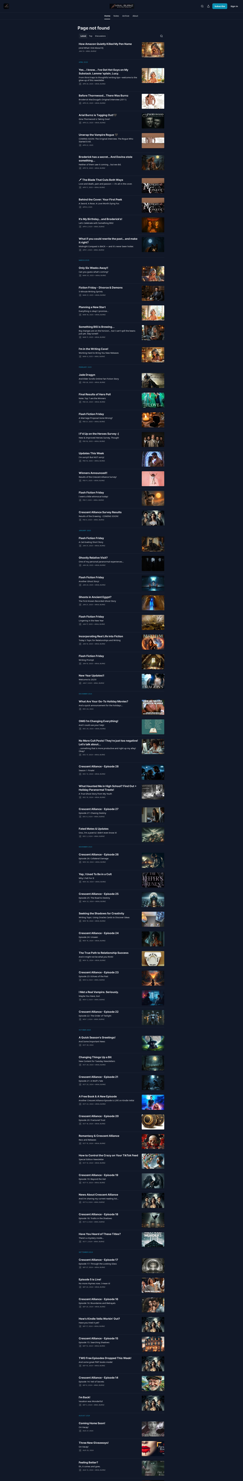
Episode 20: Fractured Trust (92, 1120)
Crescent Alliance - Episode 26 (99, 854)
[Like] (80, 171)
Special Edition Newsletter (91, 1159)
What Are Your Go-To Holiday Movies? (103, 701)
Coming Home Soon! (92, 1423)
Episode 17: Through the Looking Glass (98, 1263)
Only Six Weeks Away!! (93, 268)
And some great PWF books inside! (95, 1362)
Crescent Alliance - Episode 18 (98, 1214)
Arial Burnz (91, 51)
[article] (121, 49)
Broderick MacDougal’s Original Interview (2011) (102, 99)
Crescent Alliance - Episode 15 (98, 1338)
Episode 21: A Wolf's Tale (91, 1080)
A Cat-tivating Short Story (91, 542)
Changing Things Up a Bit (95, 1057)
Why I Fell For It (86, 878)
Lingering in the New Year (91, 620)
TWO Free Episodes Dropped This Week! (105, 1358)
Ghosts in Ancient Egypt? (95, 597)
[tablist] (93, 36)
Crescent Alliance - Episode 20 (99, 1116)
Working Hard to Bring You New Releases (99, 352)
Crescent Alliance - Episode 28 (99, 766)
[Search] (202, 6)
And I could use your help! (91, 725)
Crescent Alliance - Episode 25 (99, 894)
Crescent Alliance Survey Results (100, 512)
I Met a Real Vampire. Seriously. (99, 992)
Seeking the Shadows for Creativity (101, 913)
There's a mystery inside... (91, 1238)
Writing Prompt (86, 659)
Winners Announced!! (93, 473)
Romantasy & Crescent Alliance (99, 1135)
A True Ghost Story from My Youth (95, 793)
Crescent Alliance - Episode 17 (98, 1259)
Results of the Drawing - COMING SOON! (98, 516)
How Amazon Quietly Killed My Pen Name (105, 44)
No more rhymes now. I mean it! (94, 1283)
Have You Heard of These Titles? (100, 1234)
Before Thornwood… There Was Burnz (103, 95)
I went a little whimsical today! (93, 496)
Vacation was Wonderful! (91, 1401)
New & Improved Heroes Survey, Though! (99, 437)
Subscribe (220, 6)
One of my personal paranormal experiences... (101, 561)
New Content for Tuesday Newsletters (97, 1061)
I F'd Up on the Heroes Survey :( (99, 433)
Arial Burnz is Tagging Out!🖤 (98, 115)
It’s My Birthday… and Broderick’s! (100, 219)
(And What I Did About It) (91, 47)
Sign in (234, 6)
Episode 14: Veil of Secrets (91, 1381)
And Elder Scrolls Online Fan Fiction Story (99, 378)
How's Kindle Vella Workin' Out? (99, 1318)
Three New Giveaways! (94, 1442)
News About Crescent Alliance (98, 1194)
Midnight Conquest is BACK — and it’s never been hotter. (106, 246)
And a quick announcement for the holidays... (101, 705)
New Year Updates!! (91, 675)
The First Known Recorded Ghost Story (97, 601)
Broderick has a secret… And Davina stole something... (105, 158)
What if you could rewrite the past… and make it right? (108, 240)
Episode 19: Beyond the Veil (92, 1179)
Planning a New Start (92, 307)
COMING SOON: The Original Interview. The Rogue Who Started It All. (106, 140)
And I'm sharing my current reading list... (99, 1198)
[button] (107, 16)
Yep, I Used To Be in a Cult (95, 874)
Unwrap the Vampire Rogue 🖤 (98, 134)
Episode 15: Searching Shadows (94, 1342)
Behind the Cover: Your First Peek (100, 199)
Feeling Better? (88, 1462)
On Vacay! (83, 1427)
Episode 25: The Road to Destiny (94, 897)
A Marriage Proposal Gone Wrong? (96, 418)
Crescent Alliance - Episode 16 (98, 1299)
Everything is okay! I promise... (94, 311)
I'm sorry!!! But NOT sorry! (91, 457)
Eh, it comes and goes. (89, 1466)
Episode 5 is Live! (90, 1279)
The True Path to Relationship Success (104, 952)
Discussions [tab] (100, 36)
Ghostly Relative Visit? (93, 557)
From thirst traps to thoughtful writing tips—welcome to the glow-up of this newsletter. (108, 79)
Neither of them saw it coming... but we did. (100, 164)
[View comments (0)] (100, 55)
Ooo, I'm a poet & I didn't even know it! (98, 832)
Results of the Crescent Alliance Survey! (98, 476)
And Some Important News (92, 1041)
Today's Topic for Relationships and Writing (100, 640)
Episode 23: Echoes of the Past (93, 976)
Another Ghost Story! (89, 581)
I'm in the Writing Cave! (93, 349)
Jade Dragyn (87, 374)
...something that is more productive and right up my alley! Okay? (107, 749)
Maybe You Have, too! (89, 996)
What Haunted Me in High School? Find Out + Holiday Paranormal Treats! (108, 788)
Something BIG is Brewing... (97, 326)
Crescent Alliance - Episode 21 (98, 1077)
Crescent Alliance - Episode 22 (99, 1011)
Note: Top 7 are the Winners (92, 398)
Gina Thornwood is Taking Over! (94, 119)
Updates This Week (91, 453)
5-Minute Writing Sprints (91, 291)
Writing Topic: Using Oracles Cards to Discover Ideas (104, 917)
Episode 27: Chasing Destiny (92, 813)
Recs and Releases (87, 1139)
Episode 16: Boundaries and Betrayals (97, 1303)
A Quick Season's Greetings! (97, 1037)
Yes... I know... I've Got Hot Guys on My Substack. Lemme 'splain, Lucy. (103, 71)
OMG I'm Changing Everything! (98, 721)
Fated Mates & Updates (94, 828)
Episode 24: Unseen (88, 937)
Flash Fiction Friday (91, 414)
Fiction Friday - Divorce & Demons (101, 287)
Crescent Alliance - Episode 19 (98, 1175)
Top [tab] (90, 36)
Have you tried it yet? (89, 1322)
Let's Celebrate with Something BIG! (96, 223)
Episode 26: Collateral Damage (93, 858)
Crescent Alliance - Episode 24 (99, 933)
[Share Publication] (208, 6)
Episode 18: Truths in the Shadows (95, 1218)
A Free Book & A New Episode (98, 1096)
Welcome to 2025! (87, 679)
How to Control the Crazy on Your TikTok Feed (108, 1155)
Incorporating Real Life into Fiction (101, 636)
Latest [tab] (83, 36)
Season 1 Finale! (86, 770)
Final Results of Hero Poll (95, 394)
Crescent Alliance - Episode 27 (98, 809)
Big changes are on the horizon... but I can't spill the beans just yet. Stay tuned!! (107, 332)
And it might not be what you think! (96, 956)
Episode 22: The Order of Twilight (95, 1015)
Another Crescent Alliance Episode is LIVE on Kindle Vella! (106, 1100)
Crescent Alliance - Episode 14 (98, 1377)
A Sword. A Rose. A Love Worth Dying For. (99, 203)
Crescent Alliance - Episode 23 (99, 972)
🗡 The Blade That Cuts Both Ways (101, 179)
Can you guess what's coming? (93, 271)
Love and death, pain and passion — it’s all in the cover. (105, 183)
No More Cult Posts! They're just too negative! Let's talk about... (108, 742)
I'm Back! (84, 1397)
